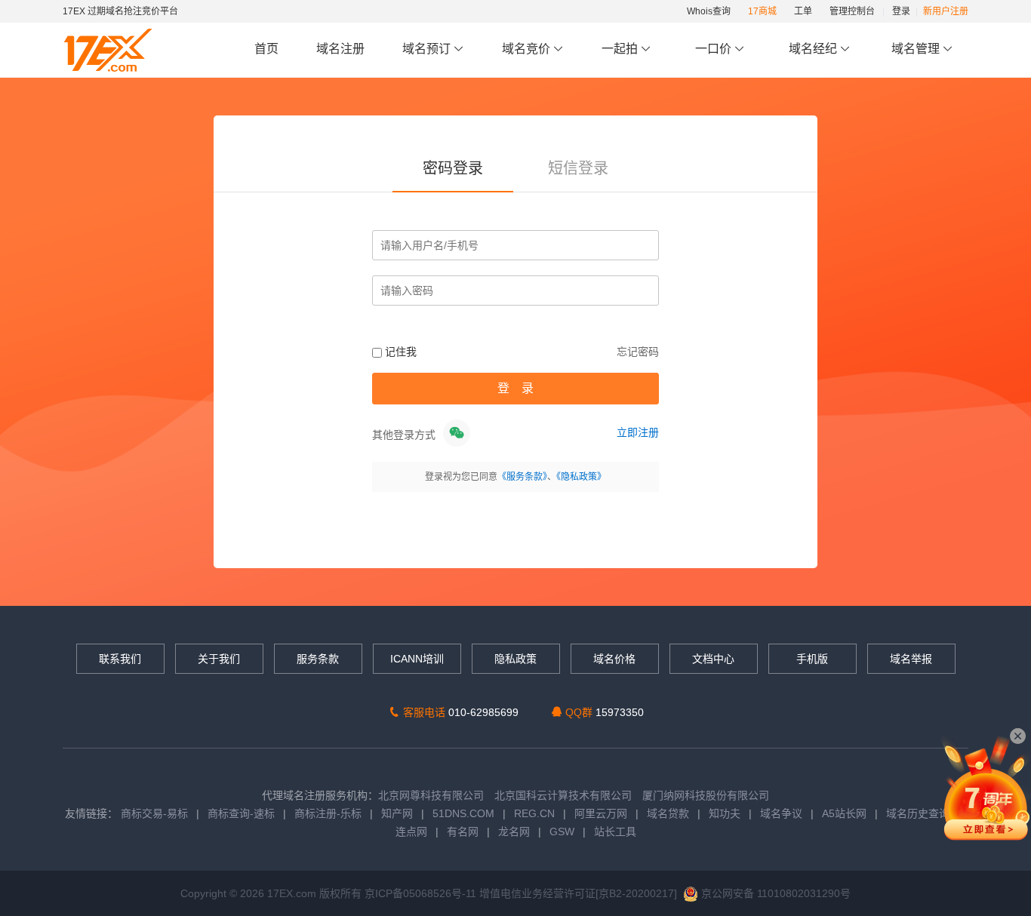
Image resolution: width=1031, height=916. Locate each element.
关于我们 (219, 659)
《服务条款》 (522, 477)
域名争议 (782, 813)
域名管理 (917, 48)
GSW (561, 831)
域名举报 (911, 659)
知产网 (397, 813)
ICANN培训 (417, 659)
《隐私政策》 (581, 477)
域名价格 (614, 659)
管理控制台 (852, 11)
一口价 (713, 48)
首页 (266, 48)
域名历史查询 (917, 813)
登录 (901, 11)
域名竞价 (527, 48)
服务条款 (318, 659)
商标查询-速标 (243, 813)
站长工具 (615, 831)
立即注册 (638, 432)
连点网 (411, 831)
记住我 (399, 352)
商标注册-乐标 (328, 813)
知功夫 (724, 813)
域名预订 (428, 48)
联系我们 (120, 659)
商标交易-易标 (154, 813)
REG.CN (534, 813)
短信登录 (578, 168)
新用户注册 (945, 11)
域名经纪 (813, 48)
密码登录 (453, 168)
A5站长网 (844, 813)
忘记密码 (638, 351)
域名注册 (340, 48)
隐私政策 (515, 659)
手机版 (812, 659)
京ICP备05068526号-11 (422, 893)
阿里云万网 (600, 813)
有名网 (463, 831)
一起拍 (621, 48)
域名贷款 (668, 813)
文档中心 (713, 659)
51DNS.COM (463, 813)
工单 (803, 11)
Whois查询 (709, 11)
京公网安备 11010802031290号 (774, 893)
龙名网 (514, 831)
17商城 (762, 11)
